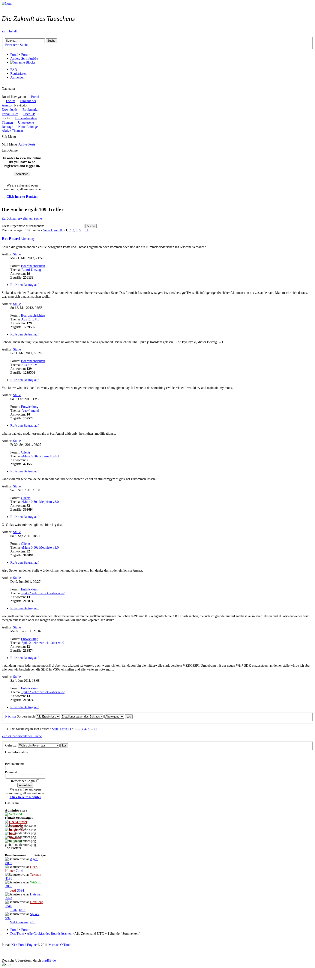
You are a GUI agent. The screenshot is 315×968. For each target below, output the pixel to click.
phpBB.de (49, 960)
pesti (13, 890)
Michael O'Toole (59, 945)
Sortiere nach (26, 716)
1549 (8, 906)
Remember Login (23, 781)
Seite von (53, 230)
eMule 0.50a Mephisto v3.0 (40, 502)
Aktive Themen (12, 130)
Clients (25, 452)
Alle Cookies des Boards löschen (49, 933)
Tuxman (35, 874)
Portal (14, 54)
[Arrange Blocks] (22, 62)
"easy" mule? (30, 410)
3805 (8, 886)
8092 (8, 863)
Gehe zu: (11, 745)
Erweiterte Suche (16, 45)
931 (32, 922)
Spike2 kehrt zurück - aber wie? (42, 593)
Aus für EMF (30, 319)
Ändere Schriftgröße (24, 58)
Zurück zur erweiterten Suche (22, 218)
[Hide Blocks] (3, 84)
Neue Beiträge (28, 127)
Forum (25, 54)
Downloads (9, 109)
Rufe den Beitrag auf (24, 285)
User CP (29, 114)
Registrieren (18, 73)
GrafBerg (36, 902)
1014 (22, 910)
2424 (8, 898)
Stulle (17, 254)
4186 (8, 878)
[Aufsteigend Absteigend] (118, 716)
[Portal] (7, 3)
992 (7, 918)
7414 (19, 870)
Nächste (10, 716)
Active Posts (26, 144)
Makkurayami (19, 922)
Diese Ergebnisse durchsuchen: (23, 226)
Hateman (36, 894)
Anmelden (17, 77)
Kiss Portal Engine (24, 945)
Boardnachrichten (33, 266)
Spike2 (34, 914)
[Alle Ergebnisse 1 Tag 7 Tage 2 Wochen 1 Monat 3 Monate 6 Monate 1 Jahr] (47, 716)
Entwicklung (29, 406)
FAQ (13, 69)
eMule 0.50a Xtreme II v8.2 (40, 456)
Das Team (17, 933)
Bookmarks (30, 109)
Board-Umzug (31, 270)
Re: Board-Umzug (18, 238)
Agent (34, 859)
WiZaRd (36, 882)
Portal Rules (10, 114)
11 (86, 230)
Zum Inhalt (9, 31)
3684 (20, 890)
